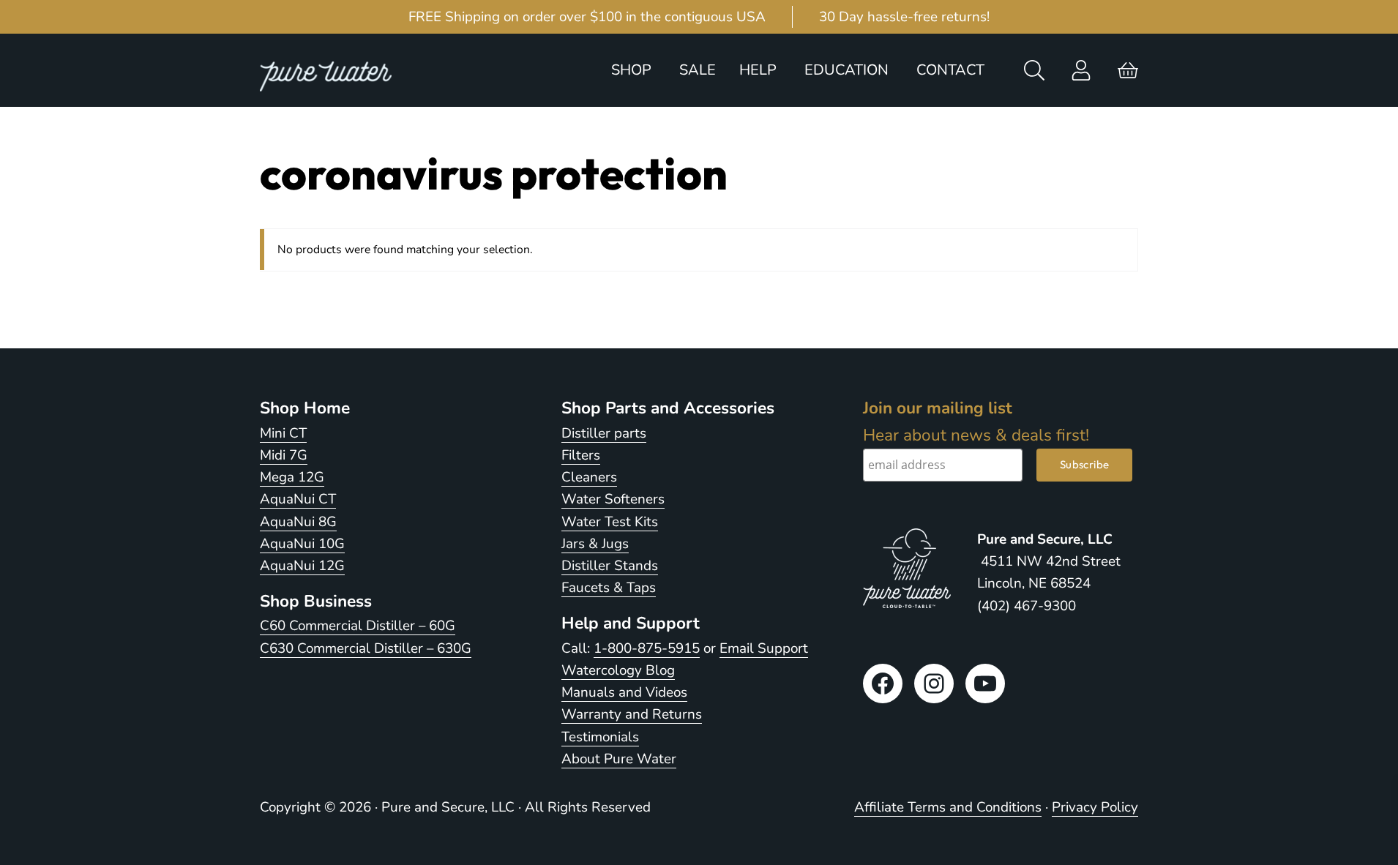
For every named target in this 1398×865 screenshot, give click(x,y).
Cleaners (589, 477)
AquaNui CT (298, 499)
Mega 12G (292, 477)
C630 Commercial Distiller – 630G (365, 648)
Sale (697, 70)
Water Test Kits (609, 521)
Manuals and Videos (624, 692)
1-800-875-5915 (647, 648)
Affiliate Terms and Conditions (948, 807)
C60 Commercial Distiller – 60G (357, 625)
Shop (631, 70)
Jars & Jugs (595, 543)
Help (758, 70)
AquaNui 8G (298, 521)
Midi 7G (283, 455)
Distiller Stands (609, 565)
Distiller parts (603, 433)
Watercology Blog (618, 670)
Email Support (763, 648)
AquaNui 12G (302, 565)
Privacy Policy (1095, 807)
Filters (580, 455)
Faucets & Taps (608, 587)
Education (846, 70)
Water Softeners (613, 499)
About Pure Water (618, 758)
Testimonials (600, 736)
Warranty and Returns (631, 714)
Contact (950, 70)
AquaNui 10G (302, 543)
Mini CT (283, 433)
